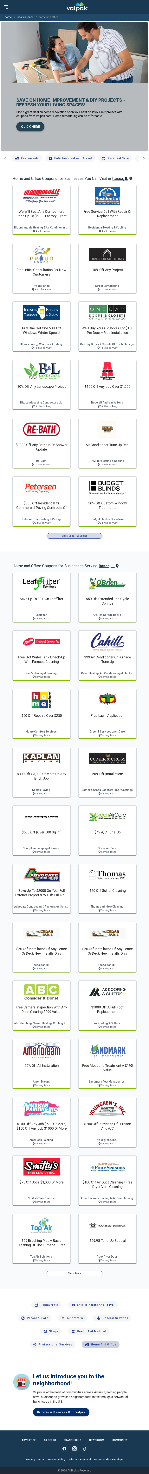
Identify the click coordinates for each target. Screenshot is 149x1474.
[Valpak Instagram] (74, 1448)
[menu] (6, 7)
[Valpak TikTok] (84, 1448)
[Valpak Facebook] (64, 1448)
